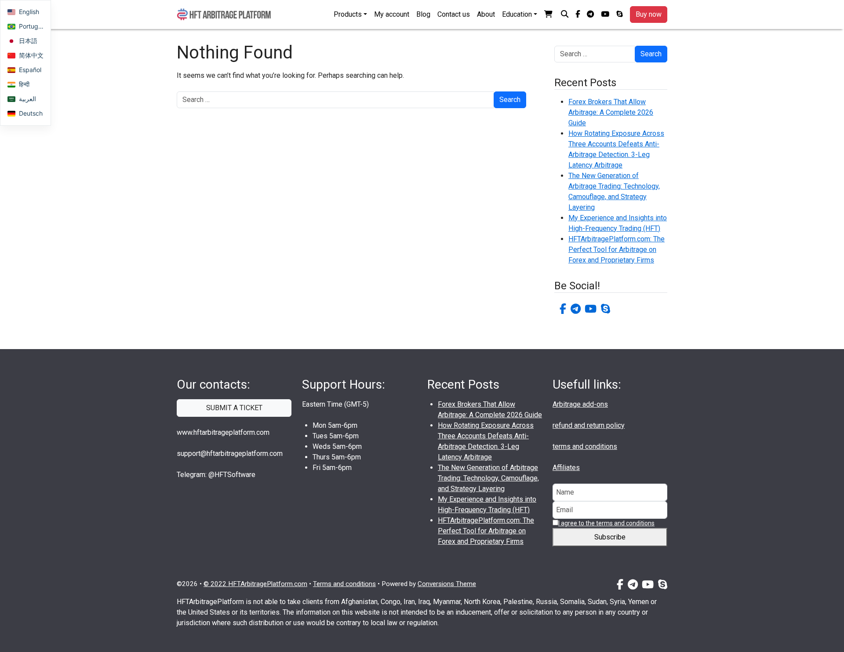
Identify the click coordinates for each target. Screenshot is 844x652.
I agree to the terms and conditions (606, 523)
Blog (423, 14)
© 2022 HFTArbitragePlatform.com (255, 584)
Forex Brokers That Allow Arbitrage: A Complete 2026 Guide (610, 112)
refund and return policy (589, 425)
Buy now (649, 14)
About (486, 14)
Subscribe (610, 537)
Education (517, 14)
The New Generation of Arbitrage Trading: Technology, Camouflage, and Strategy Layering (488, 478)
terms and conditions (585, 446)
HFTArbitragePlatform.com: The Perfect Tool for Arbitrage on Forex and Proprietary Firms (616, 249)
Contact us (453, 14)
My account (391, 14)
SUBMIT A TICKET (234, 408)
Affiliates (566, 467)
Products (348, 14)
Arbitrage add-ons (580, 404)
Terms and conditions (344, 584)
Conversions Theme (447, 584)
